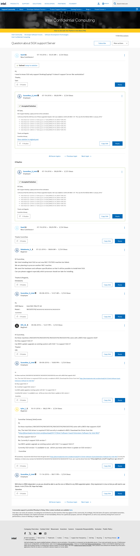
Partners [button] (62, 3)
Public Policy (107, 529)
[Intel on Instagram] (45, 533)
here (70, 510)
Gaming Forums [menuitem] (76, 9)
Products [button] (14, 3)
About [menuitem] (21, 9)
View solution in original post (28, 139)
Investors (63, 529)
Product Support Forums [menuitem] (58, 9)
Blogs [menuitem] (88, 9)
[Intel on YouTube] (40, 533)
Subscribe (102, 43)
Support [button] (25, 3)
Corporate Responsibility (84, 529)
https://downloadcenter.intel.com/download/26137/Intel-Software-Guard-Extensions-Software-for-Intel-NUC (59, 433)
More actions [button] (118, 43)
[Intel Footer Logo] (14, 538)
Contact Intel (44, 529)
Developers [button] (50, 3)
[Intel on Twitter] (30, 533)
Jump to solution (28, 65)
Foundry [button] (73, 3)
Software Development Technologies (57, 34)
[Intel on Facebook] (25, 533)
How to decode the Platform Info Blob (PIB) (70, 30)
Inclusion (98, 529)
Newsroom (55, 529)
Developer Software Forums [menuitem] (36, 9)
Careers (71, 529)
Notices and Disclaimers (94, 544)
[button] (124, 55)
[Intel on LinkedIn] (35, 533)
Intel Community (17, 34)
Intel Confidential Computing (21, 37)
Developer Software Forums (33, 34)
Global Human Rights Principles (83, 545)
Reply (120, 84)
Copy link (104, 143)
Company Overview (31, 529)
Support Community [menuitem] (8, 9)
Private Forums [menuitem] (99, 9)
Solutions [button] (37, 3)
